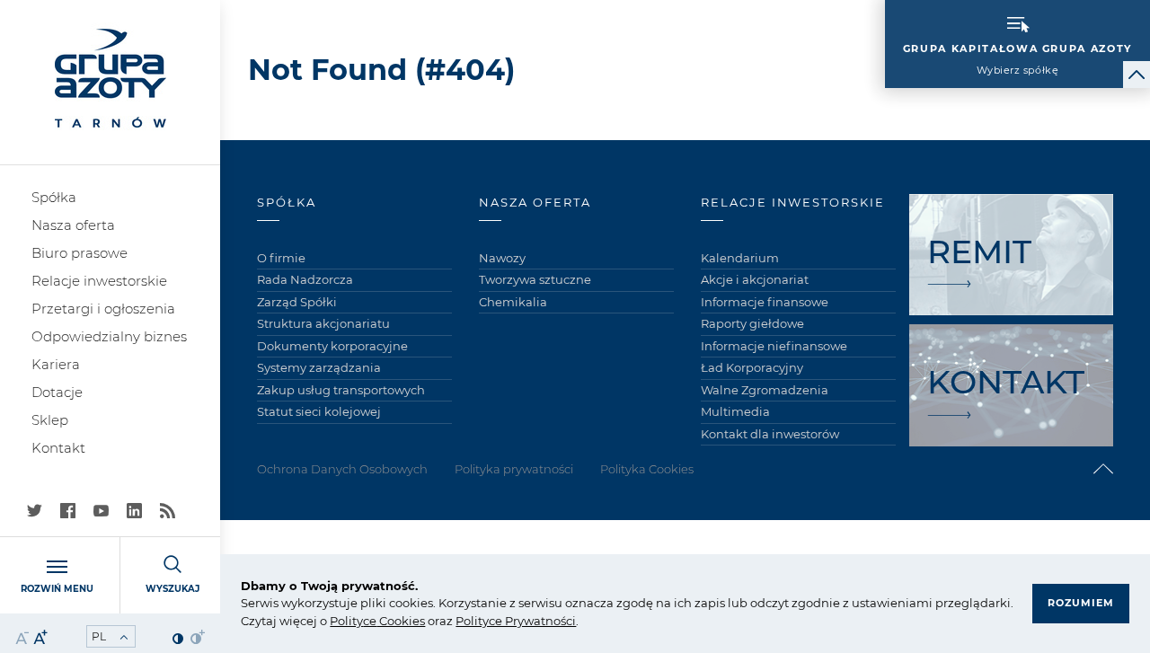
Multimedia (735, 411)
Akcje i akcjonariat (755, 279)
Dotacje (57, 392)
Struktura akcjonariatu (323, 323)
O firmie (281, 258)
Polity (346, 620)
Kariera (55, 364)
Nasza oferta (73, 225)
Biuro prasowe (79, 252)
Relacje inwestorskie (99, 280)
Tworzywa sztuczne (535, 279)
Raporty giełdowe (752, 323)
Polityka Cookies (647, 469)
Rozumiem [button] (1081, 602)
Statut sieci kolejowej (319, 411)
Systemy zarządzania (319, 367)
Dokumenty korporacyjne (332, 346)
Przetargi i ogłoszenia (103, 308)
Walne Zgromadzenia (764, 390)
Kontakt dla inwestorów (770, 434)
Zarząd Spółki (297, 302)
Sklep (49, 419)
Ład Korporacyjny (752, 367)
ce (369, 620)
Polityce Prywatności (516, 620)
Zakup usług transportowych (341, 390)
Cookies (400, 620)
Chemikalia (513, 302)
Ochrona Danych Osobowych (342, 469)
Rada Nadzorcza (305, 279)
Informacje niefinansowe (774, 346)
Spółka (53, 197)
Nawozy (502, 258)
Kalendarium (740, 258)
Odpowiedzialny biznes (109, 336)
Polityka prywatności (514, 469)
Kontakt (58, 447)
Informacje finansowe (764, 302)
